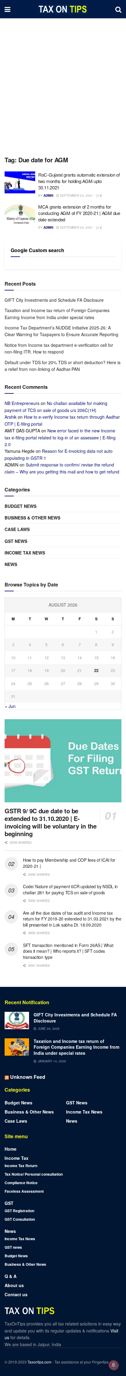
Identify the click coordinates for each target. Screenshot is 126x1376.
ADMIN (48, 195)
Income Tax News (25, 553)
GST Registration (19, 1210)
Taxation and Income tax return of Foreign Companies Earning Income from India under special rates (76, 1047)
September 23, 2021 (76, 195)
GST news (16, 541)
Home (11, 1149)
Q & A (11, 1276)
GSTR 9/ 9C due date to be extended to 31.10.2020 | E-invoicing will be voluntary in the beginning (50, 822)
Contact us (16, 1294)
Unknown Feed (27, 1076)
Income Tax (16, 1158)
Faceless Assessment (24, 1191)
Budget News (20, 506)
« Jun (10, 706)
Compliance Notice (21, 1182)
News (11, 564)
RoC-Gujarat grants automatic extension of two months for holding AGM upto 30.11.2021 (79, 181)
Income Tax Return (21, 1165)
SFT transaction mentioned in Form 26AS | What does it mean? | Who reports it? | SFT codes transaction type (68, 951)
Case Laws (17, 529)
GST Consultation (20, 1219)
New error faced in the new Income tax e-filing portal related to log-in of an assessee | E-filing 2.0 (60, 437)
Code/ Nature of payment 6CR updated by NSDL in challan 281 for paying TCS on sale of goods (70, 889)
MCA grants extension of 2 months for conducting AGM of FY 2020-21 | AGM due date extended (79, 213)
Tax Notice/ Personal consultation (34, 1174)
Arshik (11, 417)
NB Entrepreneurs (22, 403)
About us (14, 1285)
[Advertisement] (63, 84)
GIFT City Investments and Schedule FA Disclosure (54, 300)
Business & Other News (32, 518)
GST (9, 1203)
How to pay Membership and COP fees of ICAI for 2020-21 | (69, 863)
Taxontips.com (39, 1361)
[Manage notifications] (113, 1365)
